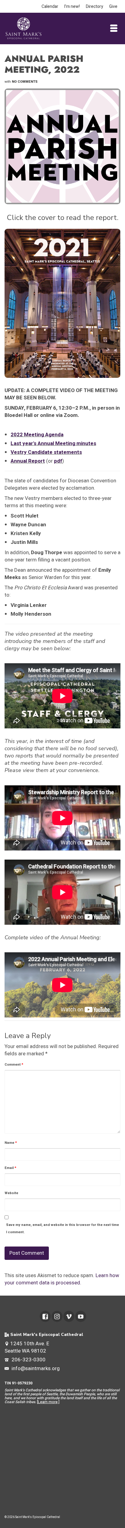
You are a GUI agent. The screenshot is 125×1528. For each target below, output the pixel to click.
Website (11, 1193)
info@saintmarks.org (35, 1368)
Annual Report (28, 461)
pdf (58, 461)
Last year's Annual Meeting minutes (53, 443)
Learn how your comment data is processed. (62, 1279)
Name (11, 1142)
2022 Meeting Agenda (37, 434)
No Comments (25, 81)
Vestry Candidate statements (46, 452)
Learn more (48, 1402)
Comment (14, 1064)
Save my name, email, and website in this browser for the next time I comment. (62, 1228)
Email (10, 1167)
